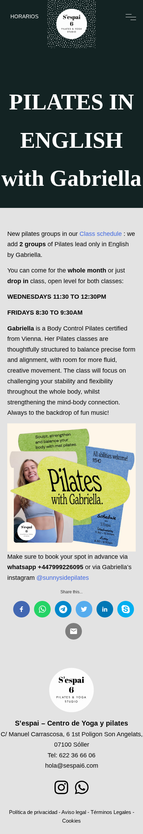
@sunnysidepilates (62, 577)
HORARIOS (24, 16)
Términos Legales (111, 812)
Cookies (71, 821)
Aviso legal (73, 812)
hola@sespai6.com (71, 765)
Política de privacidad (33, 812)
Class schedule (100, 233)
